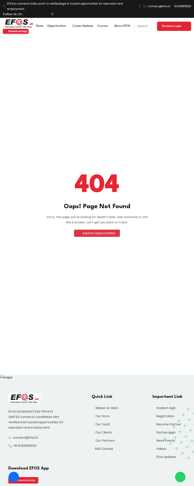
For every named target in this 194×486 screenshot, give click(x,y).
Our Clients (103, 432)
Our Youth (102, 424)
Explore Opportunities (98, 233)
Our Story (102, 416)
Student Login (172, 26)
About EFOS (122, 26)
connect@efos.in (159, 6)
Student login (166, 408)
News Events (165, 440)
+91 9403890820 (25, 446)
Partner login (166, 432)
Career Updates (82, 26)
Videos (161, 449)
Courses (103, 26)
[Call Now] (14, 477)
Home (39, 26)
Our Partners (105, 440)
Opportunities (57, 26)
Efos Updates (166, 457)
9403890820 (182, 6)
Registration (165, 416)
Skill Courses (104, 449)
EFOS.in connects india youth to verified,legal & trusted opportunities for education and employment (65, 6)
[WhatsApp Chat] (180, 477)
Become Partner (168, 424)
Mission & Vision (106, 408)
